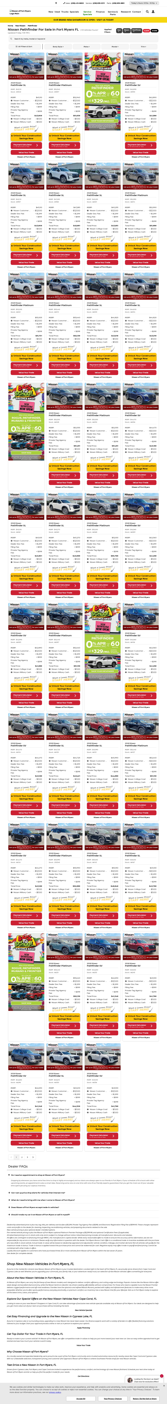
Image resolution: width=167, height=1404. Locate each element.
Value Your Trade (83, 1345)
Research (126, 11)
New (51, 11)
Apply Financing (83, 1328)
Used (57, 11)
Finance (100, 11)
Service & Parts (113, 13)
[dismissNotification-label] (161, 1376)
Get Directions (83, 1376)
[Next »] (33, 1157)
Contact (136, 11)
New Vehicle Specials (83, 1310)
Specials (74, 11)
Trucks (64, 11)
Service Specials (87, 13)
